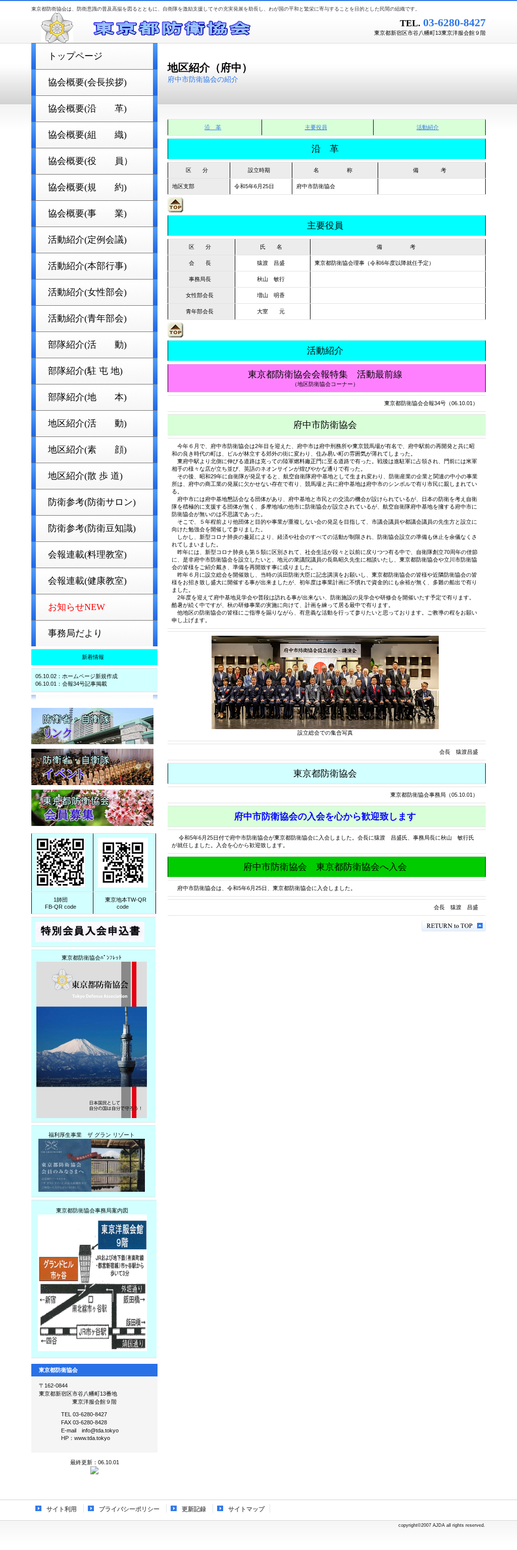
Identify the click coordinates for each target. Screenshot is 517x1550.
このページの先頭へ (454, 926)
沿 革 (212, 127)
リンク (92, 726)
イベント (92, 767)
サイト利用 (61, 1509)
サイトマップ (246, 1509)
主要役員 (316, 127)
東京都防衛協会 (157, 28)
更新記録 (194, 1509)
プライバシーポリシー (129, 1509)
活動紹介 (428, 127)
